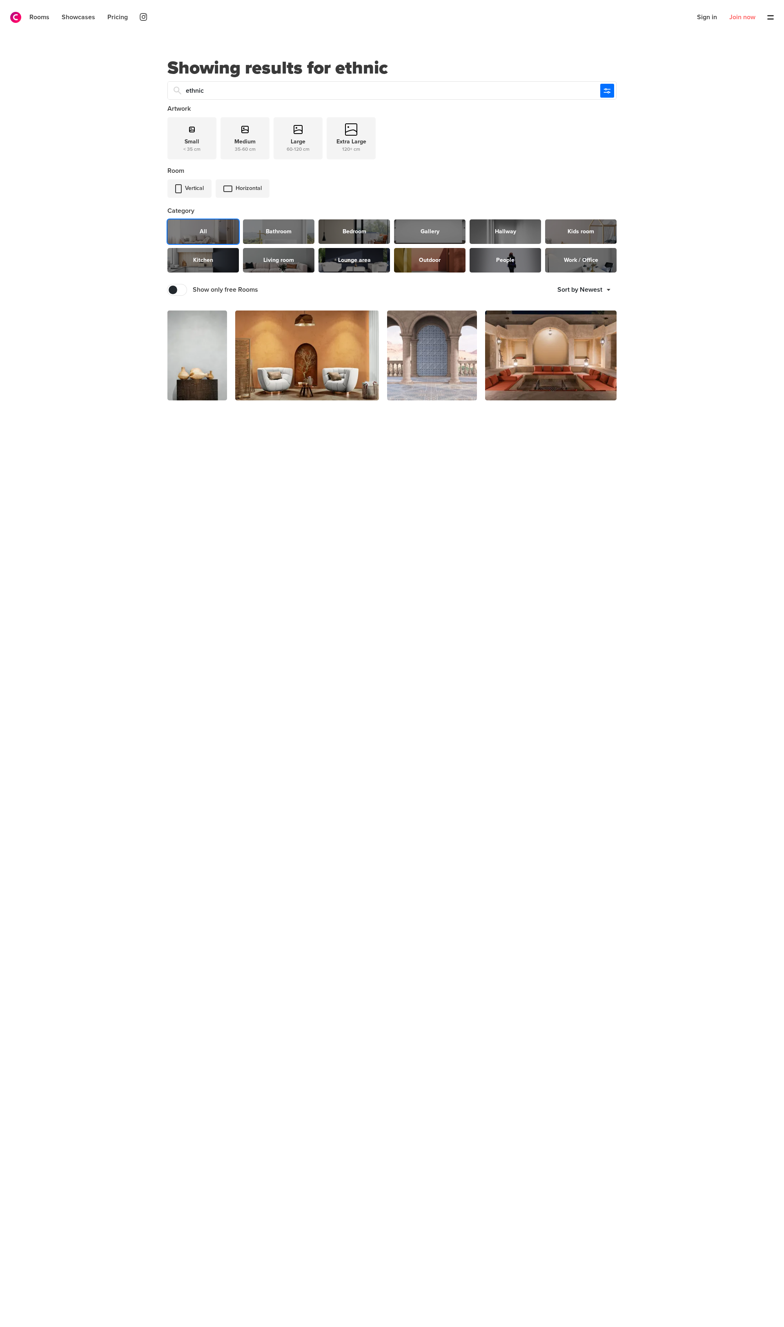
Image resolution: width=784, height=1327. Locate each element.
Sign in (707, 17)
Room (175, 171)
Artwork (179, 109)
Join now (742, 17)
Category (180, 211)
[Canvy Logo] (12, 17)
